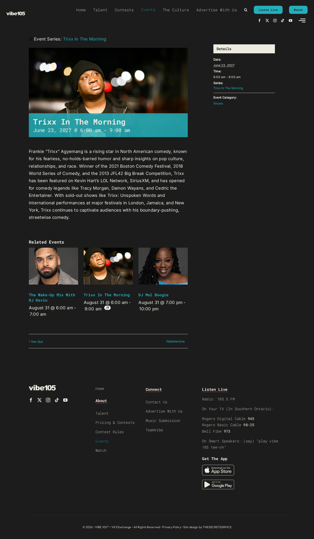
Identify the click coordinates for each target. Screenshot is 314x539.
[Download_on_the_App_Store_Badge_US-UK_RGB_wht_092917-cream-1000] (218, 466)
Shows (218, 103)
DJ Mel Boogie (153, 294)
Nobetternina (175, 341)
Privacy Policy (171, 527)
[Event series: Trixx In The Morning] (107, 308)
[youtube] (290, 20)
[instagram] (275, 20)
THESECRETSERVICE (217, 527)
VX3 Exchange (121, 527)
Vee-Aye (37, 341)
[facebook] (259, 20)
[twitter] (267, 20)
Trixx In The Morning (107, 294)
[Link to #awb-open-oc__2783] (302, 20)
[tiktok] (282, 20)
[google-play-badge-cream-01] (218, 481)
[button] (245, 10)
